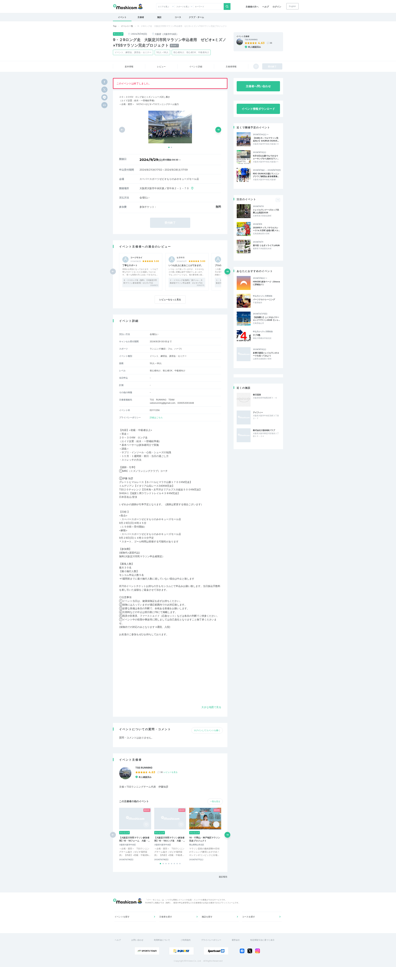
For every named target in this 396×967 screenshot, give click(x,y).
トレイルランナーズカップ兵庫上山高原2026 (266, 211)
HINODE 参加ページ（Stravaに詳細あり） (266, 283)
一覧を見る (215, 801)
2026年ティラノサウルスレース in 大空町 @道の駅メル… (266, 229)
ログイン (277, 6)
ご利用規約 (186, 940)
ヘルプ (265, 6)
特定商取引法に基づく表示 (262, 940)
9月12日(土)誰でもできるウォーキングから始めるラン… (266, 157)
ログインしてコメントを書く (207, 730)
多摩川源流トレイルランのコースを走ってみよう (266, 354)
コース (178, 17)
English (292, 6)
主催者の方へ (252, 6)
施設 (159, 17)
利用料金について (162, 940)
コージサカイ (136, 257)
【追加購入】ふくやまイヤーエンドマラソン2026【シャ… (266, 318)
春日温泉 (257, 394)
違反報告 (223, 876)
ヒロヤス (181, 257)
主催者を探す (165, 916)
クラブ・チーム (196, 17)
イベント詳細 (195, 66)
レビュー (161, 66)
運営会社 (236, 940)
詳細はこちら (156, 417)
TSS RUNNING (251, 40)
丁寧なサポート (130, 265)
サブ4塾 (256, 335)
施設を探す (207, 916)
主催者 (141, 17)
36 (271, 43)
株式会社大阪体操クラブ (264, 430)
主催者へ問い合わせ (258, 86)
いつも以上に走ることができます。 (186, 265)
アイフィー (258, 412)
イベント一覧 (127, 26)
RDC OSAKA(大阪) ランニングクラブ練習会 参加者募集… (266, 175)
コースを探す (248, 916)
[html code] (104, 105)
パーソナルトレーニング (264, 299)
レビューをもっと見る (170, 299)
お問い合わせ (137, 940)
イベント (122, 17)
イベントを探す (122, 916)
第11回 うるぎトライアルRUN (266, 245)
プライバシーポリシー (211, 940)
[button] (169, 147)
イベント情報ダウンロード (258, 108)
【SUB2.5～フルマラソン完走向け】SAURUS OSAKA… (266, 139)
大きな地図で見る (211, 707)
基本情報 (129, 66)
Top (114, 26)
